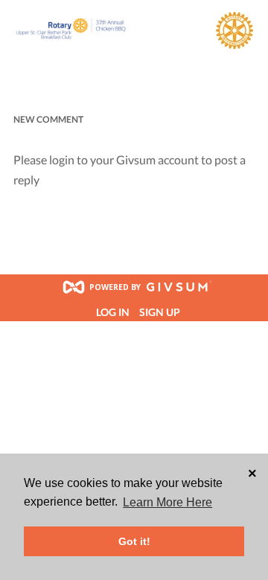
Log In (113, 312)
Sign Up (159, 312)
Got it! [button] (134, 541)
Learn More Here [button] (167, 502)
